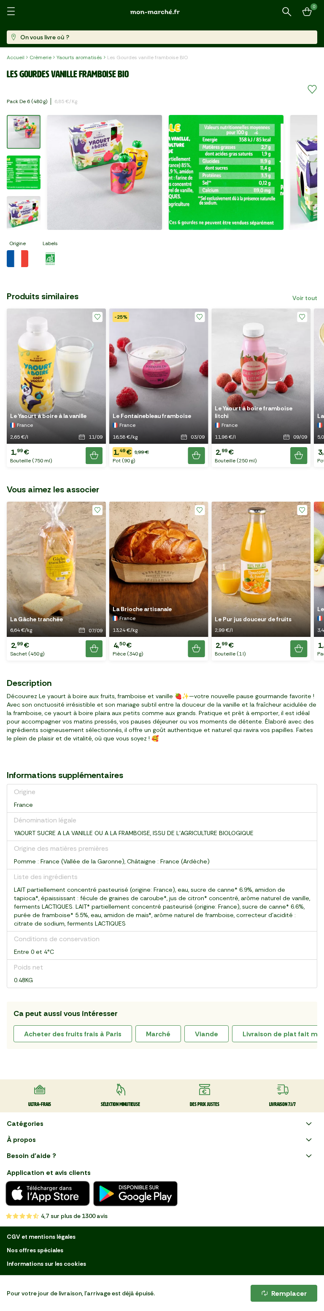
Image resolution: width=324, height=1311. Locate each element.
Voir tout (304, 298)
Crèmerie (40, 57)
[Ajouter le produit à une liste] (312, 90)
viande (206, 1034)
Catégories (25, 1123)
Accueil (15, 57)
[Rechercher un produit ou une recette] (287, 12)
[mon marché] (162, 11)
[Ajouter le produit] (94, 455)
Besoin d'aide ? (31, 1155)
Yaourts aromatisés (79, 57)
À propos (21, 1139)
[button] (56, 388)
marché (158, 1034)
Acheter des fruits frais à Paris (73, 1034)
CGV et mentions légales (41, 1236)
